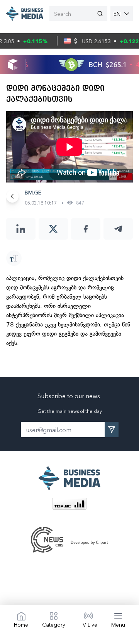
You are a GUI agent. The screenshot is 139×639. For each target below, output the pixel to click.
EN (117, 13)
